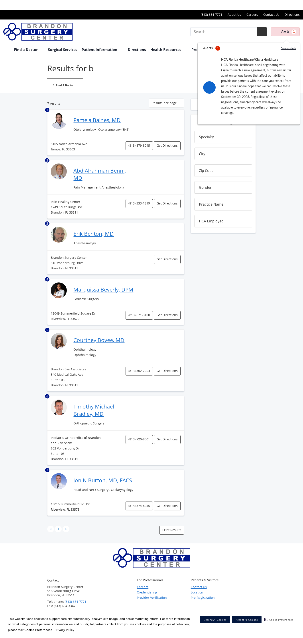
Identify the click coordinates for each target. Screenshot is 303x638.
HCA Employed (211, 221)
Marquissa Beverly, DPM (103, 289)
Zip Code (206, 170)
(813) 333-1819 (139, 203)
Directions (292, 14)
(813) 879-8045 (139, 145)
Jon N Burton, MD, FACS (102, 480)
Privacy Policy (64, 630)
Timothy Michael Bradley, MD (93, 410)
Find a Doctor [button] (26, 49)
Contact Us (271, 14)
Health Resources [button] (166, 49)
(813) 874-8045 (139, 506)
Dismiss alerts (288, 48)
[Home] (6, 50)
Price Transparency (285, 5)
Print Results (171, 530)
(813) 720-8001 (139, 439)
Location (197, 592)
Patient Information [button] (100, 49)
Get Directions (167, 145)
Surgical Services (62, 49)
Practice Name (211, 204)
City (202, 153)
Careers (252, 14)
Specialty (206, 136)
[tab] (223, 137)
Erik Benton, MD (93, 233)
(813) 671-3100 (139, 315)
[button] (278, 619)
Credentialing (147, 592)
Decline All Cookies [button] (215, 620)
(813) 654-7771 (75, 601)
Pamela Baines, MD (97, 120)
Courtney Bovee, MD (98, 340)
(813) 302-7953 (139, 371)
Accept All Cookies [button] (247, 620)
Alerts (288, 31)
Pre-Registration (203, 597)
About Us (234, 14)
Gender (205, 187)
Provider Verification (152, 597)
